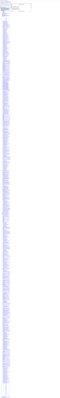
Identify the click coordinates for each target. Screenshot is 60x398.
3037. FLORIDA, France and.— (5, 155)
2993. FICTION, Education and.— (5, 127)
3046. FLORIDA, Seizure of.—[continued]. (6, 161)
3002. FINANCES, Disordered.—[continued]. (6, 133)
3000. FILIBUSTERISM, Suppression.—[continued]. (6, 132)
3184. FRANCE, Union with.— (5, 267)
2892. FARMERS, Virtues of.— (5, 47)
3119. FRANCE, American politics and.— (6, 211)
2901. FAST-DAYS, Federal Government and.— (6, 53)
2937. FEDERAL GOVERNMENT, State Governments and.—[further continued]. (5, 84)
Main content (4, 0)
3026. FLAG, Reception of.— (5, 148)
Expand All (4, 397)
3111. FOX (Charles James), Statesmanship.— (6, 206)
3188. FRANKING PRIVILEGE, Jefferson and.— (6, 271)
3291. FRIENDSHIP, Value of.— (5, 347)
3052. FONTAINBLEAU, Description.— (6, 165)
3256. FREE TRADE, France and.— (5, 324)
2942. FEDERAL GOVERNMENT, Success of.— (6, 89)
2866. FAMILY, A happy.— (5, 30)
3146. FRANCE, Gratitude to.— (5, 235)
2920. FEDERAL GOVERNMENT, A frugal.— (6, 70)
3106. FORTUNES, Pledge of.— (5, 203)
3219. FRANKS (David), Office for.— (5, 295)
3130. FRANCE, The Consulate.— (5, 222)
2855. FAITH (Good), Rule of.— (5, 23)
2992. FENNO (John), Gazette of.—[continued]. (6, 126)
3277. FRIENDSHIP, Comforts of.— (5, 338)
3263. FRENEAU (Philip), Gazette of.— (5, 329)
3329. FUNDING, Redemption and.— (5, 376)
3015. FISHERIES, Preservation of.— (5, 141)
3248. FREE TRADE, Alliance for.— (5, 319)
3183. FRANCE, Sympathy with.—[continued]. (6, 265)
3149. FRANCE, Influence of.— (5, 237)
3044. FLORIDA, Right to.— (5, 160)
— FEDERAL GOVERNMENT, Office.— (6, 73)
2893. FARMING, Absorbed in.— (5, 48)
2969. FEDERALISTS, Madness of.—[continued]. (6, 109)
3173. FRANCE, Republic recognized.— (6, 258)
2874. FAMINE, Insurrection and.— (5, 35)
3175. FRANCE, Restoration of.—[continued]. (6, 259)
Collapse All (2, 397)
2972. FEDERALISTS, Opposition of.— (5, 111)
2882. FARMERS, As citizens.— (5, 40)
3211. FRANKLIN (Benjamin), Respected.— (6, 289)
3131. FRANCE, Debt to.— (5, 223)
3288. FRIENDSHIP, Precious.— (5, 345)
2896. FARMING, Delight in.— (5, 50)
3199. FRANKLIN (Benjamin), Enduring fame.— (6, 280)
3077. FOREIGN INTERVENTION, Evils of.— (6, 182)
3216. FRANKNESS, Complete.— (5, 293)
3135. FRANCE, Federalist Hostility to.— (6, 226)
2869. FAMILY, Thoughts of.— (5, 32)
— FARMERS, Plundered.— (5, 45)
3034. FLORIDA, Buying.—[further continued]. (6, 153)
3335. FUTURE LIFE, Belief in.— (5, 380)
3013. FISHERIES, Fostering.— (5, 140)
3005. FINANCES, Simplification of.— (5, 135)
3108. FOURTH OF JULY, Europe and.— (6, 204)
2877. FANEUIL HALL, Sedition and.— (6, 37)
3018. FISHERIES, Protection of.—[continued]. (6, 143)
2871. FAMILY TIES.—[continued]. (5, 33)
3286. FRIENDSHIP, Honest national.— (5, 344)
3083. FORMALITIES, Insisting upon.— (6, 187)
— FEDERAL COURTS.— (5, 59)
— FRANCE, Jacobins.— (4, 238)
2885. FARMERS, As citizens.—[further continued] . (6, 42)
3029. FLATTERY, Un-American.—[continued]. (6, 150)
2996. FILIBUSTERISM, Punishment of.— (6, 129)
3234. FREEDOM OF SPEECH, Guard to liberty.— (6, 309)
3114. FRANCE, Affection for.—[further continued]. (6, 208)
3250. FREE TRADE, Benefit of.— (5, 320)
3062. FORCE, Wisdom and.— (5, 171)
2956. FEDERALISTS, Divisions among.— (6, 99)
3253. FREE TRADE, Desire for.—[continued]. (6, 322)
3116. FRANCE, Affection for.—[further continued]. (6, 209)
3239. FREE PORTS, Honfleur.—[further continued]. (6, 312)
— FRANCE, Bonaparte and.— (6, 213)
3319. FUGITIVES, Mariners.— (5, 370)
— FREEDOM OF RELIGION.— (5, 306)
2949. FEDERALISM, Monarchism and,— (6, 94)
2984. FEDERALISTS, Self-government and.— (6, 121)
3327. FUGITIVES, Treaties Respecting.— (6, 375)
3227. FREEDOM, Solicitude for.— (5, 301)
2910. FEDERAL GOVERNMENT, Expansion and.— (6, 61)
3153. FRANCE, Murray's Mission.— (5, 242)
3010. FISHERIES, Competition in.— (5, 138)
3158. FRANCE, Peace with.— (5, 246)
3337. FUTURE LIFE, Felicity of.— (5, 381)
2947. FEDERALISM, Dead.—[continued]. (6, 93)
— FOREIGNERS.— (4, 185)
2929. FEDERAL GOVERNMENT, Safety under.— (6, 78)
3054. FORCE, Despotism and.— (5, 166)
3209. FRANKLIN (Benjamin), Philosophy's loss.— (6, 288)
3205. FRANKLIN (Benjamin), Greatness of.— (6, 285)
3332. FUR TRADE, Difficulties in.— (5, 378)
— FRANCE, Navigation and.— (5, 244)
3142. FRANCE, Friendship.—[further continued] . (6, 232)
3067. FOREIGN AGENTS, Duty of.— (5, 175)
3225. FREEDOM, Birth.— (5, 300)
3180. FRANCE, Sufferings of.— (5, 263)
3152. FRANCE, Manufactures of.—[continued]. (6, 240)
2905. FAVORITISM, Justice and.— (5, 56)
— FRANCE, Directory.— (5, 225)
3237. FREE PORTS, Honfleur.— (5, 311)
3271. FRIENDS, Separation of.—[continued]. (6, 334)
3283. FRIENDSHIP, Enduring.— (5, 342)
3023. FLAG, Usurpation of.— (5, 146)
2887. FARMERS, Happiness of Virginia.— (6, 43)
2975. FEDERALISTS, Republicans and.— (6, 113)
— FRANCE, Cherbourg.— (6, 214)
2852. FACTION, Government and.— (5, 21)
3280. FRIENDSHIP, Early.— (5, 340)
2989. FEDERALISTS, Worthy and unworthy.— (6, 124)
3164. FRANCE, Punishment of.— (5, 251)
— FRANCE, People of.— (5, 249)
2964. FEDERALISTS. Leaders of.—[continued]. (6, 105)
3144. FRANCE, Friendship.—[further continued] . (6, 233)
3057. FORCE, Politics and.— (5, 168)
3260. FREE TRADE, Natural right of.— (6, 327)
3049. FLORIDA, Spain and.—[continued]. (6, 163)
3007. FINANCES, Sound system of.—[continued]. (6, 136)
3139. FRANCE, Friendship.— (5, 230)
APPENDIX (4, 396)
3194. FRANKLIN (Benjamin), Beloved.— (6, 276)
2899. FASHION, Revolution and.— (5, 52)
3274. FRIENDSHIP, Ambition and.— (5, 336)
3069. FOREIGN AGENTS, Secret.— (5, 176)
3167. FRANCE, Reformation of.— (5, 253)
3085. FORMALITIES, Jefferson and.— (5, 188)
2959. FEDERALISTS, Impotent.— (5, 102)
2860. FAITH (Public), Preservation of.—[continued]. (6, 26)
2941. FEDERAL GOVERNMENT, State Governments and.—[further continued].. (6, 88)
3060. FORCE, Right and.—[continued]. (5, 170)
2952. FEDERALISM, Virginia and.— (5, 96)
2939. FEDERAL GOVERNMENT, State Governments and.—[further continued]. (5, 86)
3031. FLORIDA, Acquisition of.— (5, 151)
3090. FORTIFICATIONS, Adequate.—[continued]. (6, 192)
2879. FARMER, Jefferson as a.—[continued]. (6, 38)
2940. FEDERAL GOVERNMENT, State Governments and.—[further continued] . (6, 87)
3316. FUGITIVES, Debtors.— (5, 368)
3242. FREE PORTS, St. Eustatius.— (5, 314)
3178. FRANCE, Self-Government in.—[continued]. (6, 262)
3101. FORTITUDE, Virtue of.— (5, 200)
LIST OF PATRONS (3, 14)
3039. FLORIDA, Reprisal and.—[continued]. (6, 156)
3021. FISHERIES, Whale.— (5, 145)
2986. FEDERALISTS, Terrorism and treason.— (6, 122)
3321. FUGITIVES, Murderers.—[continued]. (6, 371)
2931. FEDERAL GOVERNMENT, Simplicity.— (6, 79)
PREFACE (3, 12)
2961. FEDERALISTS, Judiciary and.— (5, 103)
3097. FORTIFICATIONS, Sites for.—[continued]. (6, 197)
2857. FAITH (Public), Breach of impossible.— (6, 24)
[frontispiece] (4, 11)
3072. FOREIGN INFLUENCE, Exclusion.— (6, 178)
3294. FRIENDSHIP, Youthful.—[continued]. (6, 349)
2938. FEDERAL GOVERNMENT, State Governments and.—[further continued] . (6, 85)
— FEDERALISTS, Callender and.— (5, 97)
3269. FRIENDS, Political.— (5, 333)
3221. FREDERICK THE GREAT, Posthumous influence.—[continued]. (6, 297)
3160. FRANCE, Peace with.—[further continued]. (6, 247)
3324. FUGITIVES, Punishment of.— (5, 373)
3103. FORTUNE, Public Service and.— (5, 201)
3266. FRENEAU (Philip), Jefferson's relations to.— (6, 331)
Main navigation (6, 0)
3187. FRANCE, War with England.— (5, 269)
